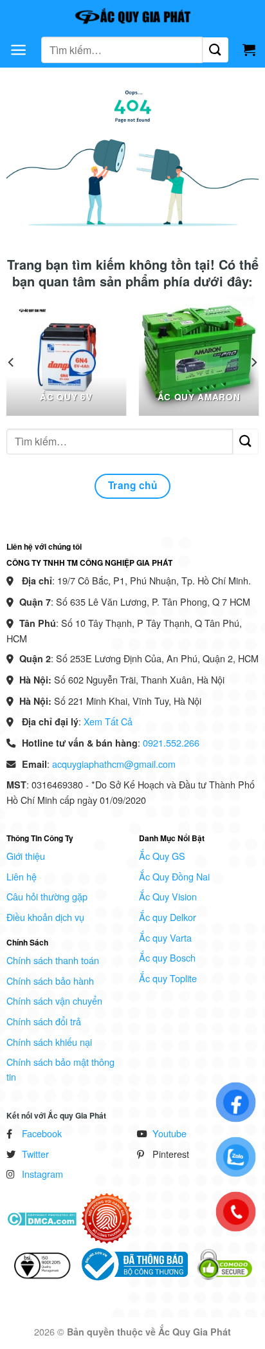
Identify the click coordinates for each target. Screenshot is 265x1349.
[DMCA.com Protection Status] (41, 1217)
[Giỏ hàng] (248, 49)
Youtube (169, 1133)
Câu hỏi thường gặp (46, 896)
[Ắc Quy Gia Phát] (132, 16)
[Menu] (18, 50)
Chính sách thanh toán (52, 960)
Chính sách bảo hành (50, 980)
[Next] (253, 362)
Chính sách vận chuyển (54, 1000)
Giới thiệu (25, 855)
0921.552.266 (171, 742)
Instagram (42, 1173)
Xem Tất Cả (108, 721)
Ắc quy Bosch (167, 957)
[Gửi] (215, 49)
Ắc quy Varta (165, 937)
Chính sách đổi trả (43, 1021)
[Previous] (11, 362)
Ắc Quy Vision (168, 896)
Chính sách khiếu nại (49, 1041)
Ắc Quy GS (162, 855)
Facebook (42, 1133)
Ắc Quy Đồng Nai (174, 876)
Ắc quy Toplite (168, 978)
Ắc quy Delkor (167, 917)
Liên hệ (21, 876)
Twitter (35, 1153)
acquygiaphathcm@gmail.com (114, 763)
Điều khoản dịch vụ (45, 917)
